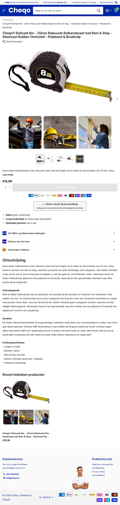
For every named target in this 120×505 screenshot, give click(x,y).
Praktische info (102, 459)
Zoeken (99, 10)
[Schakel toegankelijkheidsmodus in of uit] (116, 2)
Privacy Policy (98, 471)
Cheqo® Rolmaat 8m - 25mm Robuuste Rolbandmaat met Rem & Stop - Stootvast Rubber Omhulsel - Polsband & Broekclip (26, 435)
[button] (10, 184)
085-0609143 (12, 474)
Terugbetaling (98, 468)
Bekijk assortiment (4, 10)
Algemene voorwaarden (102, 464)
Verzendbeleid (98, 475)
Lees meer (7, 174)
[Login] (108, 10)
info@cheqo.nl (12, 478)
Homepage (7, 20)
